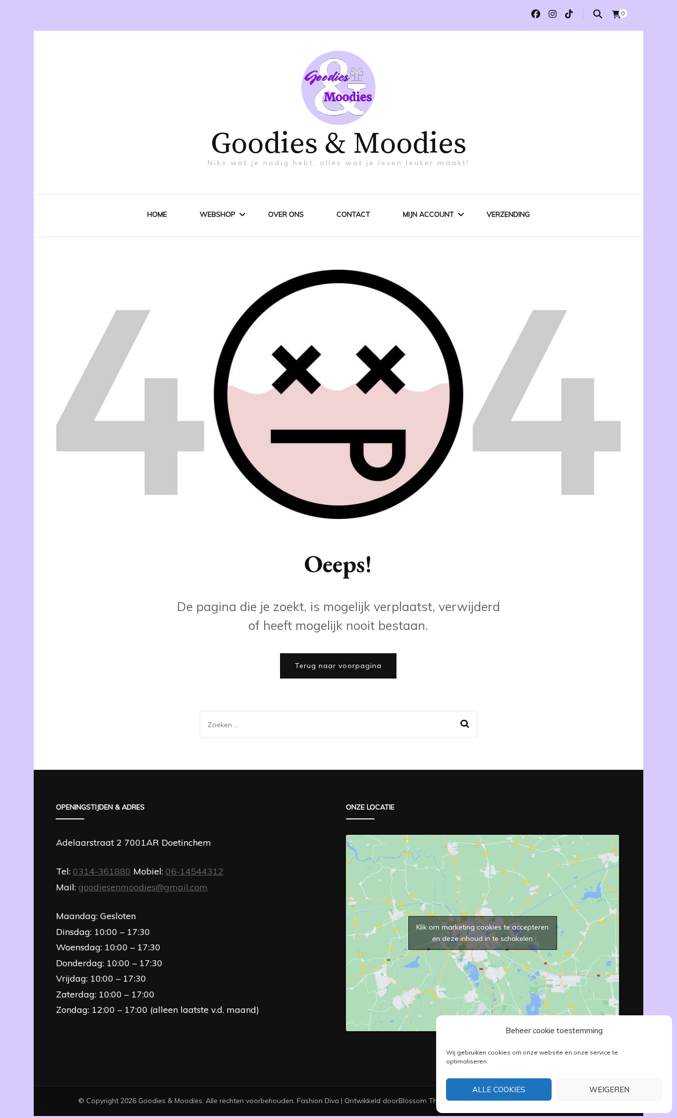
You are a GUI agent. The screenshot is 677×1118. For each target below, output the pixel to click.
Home (157, 214)
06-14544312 (195, 871)
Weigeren (609, 1089)
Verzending (508, 214)
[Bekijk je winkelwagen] (616, 14)
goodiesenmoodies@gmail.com (143, 887)
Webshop (217, 214)
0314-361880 (102, 871)
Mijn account (428, 214)
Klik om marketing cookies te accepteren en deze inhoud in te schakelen (482, 933)
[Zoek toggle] (597, 14)
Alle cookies (498, 1089)
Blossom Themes (426, 1100)
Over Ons (286, 214)
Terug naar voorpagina (338, 665)
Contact (353, 214)
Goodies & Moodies (338, 144)
